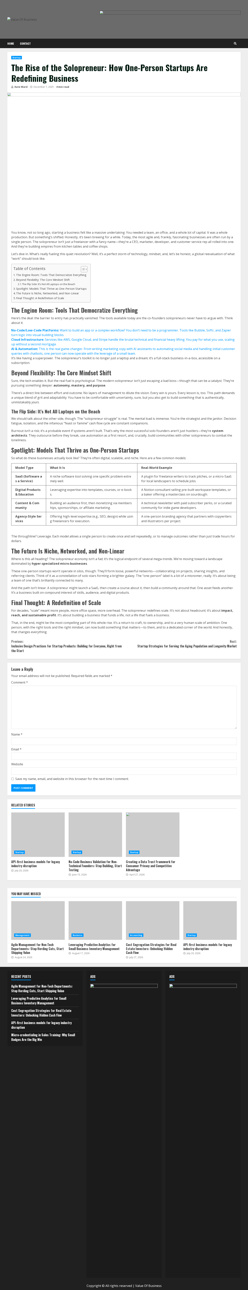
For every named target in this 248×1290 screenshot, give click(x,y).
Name (16, 734)
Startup (16, 57)
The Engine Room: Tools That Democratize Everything (51, 275)
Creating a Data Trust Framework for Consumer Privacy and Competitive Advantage (152, 834)
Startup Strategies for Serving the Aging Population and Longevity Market (187, 643)
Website (17, 764)
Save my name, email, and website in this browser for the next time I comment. (72, 779)
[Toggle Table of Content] (82, 269)
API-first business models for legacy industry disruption (38, 834)
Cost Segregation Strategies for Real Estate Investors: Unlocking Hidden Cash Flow (152, 920)
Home (10, 43)
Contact (25, 43)
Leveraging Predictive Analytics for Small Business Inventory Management (95, 920)
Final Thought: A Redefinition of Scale (40, 298)
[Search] (235, 43)
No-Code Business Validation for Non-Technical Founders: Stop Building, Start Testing (95, 834)
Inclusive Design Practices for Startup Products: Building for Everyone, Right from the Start (66, 646)
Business (77, 935)
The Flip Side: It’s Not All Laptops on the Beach (48, 284)
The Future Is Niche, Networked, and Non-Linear (47, 293)
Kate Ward (21, 87)
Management (22, 935)
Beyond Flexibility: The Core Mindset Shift (43, 280)
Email (16, 749)
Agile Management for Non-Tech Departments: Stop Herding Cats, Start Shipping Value (38, 920)
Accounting (136, 935)
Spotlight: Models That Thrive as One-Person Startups (51, 288)
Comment (19, 682)
